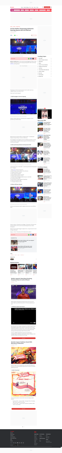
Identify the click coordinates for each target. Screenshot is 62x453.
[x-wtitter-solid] (33, 58)
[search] (42, 7)
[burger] (51, 7)
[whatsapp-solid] (28, 58)
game (15, 169)
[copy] (35, 58)
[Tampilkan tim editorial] (36, 259)
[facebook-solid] (31, 58)
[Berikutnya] (36, 267)
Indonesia (12, 63)
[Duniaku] (12, 7)
